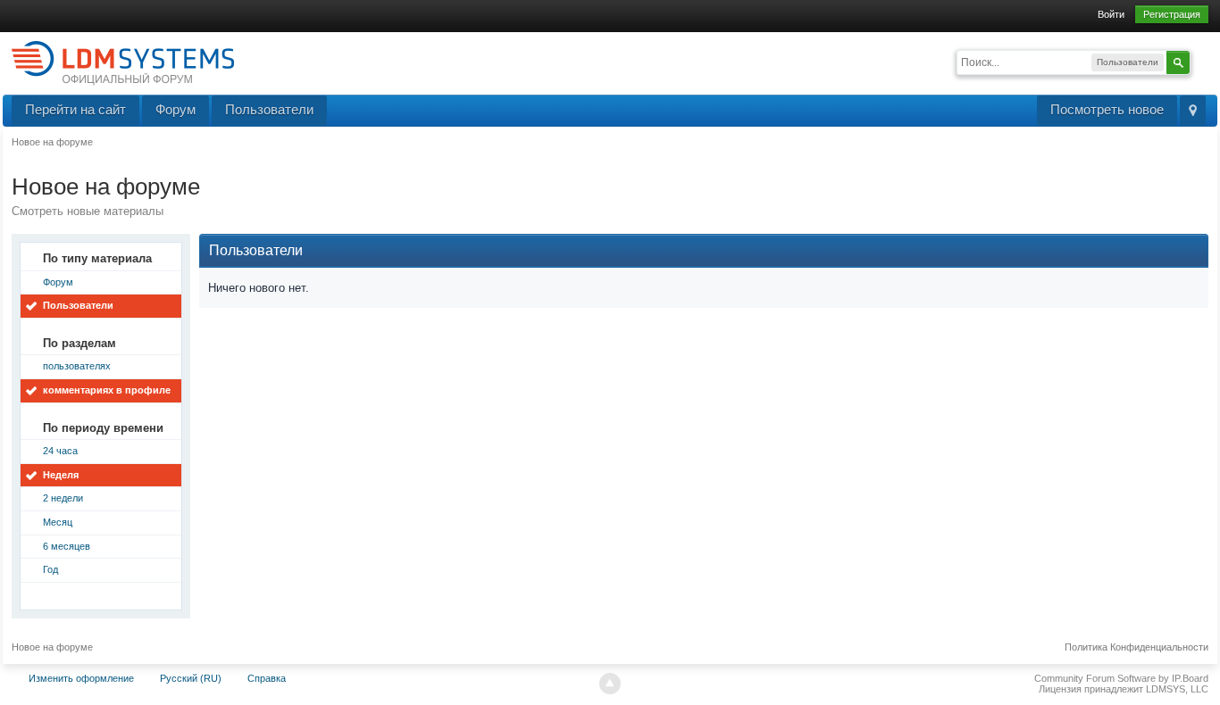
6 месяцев (66, 546)
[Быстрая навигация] (1193, 110)
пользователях (77, 366)
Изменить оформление (81, 678)
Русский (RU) (190, 678)
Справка (266, 678)
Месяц (57, 522)
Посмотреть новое (1107, 109)
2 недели (63, 498)
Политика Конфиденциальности (1136, 647)
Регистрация (1171, 14)
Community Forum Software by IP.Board (1121, 678)
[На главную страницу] (123, 62)
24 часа (60, 450)
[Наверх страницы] (610, 683)
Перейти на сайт (75, 109)
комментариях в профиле (107, 390)
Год (50, 569)
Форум (175, 109)
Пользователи (269, 109)
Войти (1111, 14)
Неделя (61, 474)
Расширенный (1201, 61)
